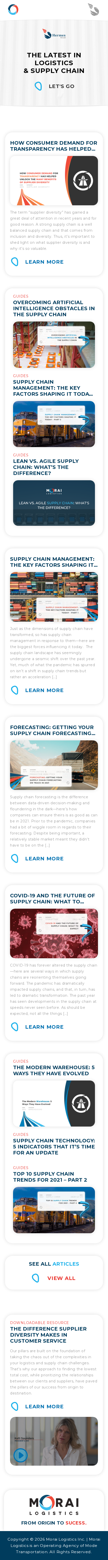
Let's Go (62, 86)
